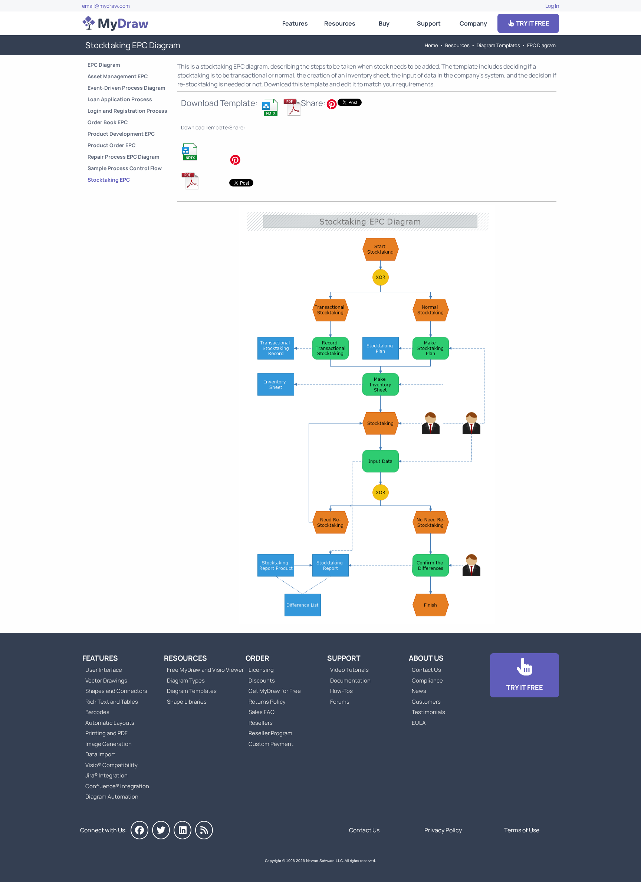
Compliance (427, 680)
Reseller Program (270, 733)
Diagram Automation (111, 796)
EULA (419, 723)
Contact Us (426, 670)
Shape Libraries (187, 702)
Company (473, 23)
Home (431, 45)
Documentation (350, 680)
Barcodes (97, 712)
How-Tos (341, 691)
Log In (552, 5)
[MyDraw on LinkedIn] (182, 830)
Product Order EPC (111, 145)
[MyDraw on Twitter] (161, 830)
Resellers (261, 723)
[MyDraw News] (204, 830)
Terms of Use (521, 830)
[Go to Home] (115, 23)
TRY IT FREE (532, 23)
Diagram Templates (498, 45)
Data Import (100, 754)
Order (257, 658)
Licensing (261, 670)
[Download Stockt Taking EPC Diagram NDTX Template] (270, 107)
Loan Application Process (120, 99)
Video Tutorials (349, 670)
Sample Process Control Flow (125, 168)
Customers (426, 702)
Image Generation (108, 744)
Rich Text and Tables (111, 702)
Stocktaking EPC (109, 179)
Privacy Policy (443, 830)
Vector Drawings (106, 680)
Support (429, 23)
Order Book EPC (108, 122)
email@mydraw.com (106, 5)
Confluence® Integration (117, 786)
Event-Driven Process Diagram (126, 87)
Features (295, 23)
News (419, 691)
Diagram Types (186, 680)
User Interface (103, 670)
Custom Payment (271, 744)
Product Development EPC (121, 133)
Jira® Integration (106, 775)
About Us (426, 658)
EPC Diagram (541, 45)
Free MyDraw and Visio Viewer (202, 670)
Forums (339, 702)
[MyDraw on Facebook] (139, 830)
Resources (339, 23)
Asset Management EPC (118, 76)
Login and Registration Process (127, 110)
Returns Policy (267, 702)
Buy (384, 23)
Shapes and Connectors (116, 691)
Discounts (262, 680)
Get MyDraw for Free (275, 691)
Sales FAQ (262, 712)
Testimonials (428, 712)
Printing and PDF (106, 733)
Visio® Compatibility (111, 765)
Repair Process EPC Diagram (124, 156)
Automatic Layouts (109, 723)
